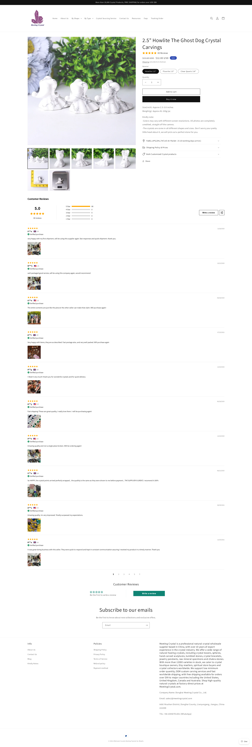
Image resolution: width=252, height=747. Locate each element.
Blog (29, 659)
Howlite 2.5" (150, 71)
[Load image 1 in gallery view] (38, 158)
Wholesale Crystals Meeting (122, 741)
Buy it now (171, 99)
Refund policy (99, 663)
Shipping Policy (100, 650)
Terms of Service (100, 659)
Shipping (145, 62)
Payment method (101, 668)
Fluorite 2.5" (168, 71)
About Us (31, 650)
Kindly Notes (33, 663)
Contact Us (32, 654)
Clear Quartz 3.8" (188, 71)
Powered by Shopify (137, 741)
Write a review (208, 213)
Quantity (145, 77)
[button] (76, 18)
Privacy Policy (99, 654)
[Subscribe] (146, 625)
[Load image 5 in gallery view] (125, 158)
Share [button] (147, 161)
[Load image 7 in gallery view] (59, 180)
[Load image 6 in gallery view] (38, 180)
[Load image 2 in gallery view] (59, 158)
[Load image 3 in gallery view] (81, 158)
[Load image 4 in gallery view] (103, 158)
